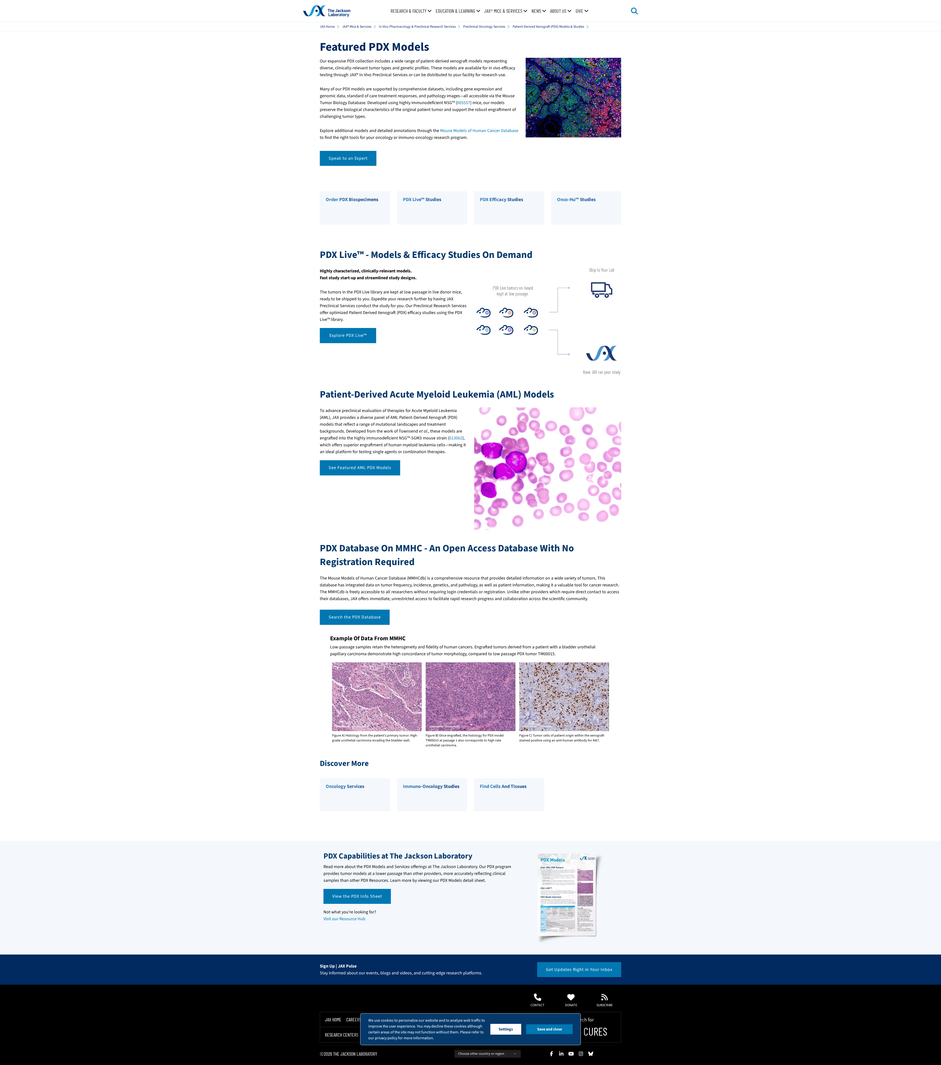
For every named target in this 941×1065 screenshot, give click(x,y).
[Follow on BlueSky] (590, 1054)
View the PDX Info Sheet (357, 896)
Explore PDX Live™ (348, 335)
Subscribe (604, 1005)
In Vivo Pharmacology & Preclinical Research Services (417, 26)
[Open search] (634, 11)
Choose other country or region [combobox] (481, 1053)
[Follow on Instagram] (581, 1054)
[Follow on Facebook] (551, 1054)
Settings (506, 1029)
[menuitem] (411, 11)
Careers (353, 1019)
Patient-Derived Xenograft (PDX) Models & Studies (548, 26)
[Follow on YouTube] (571, 1054)
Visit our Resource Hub (344, 919)
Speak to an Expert (348, 158)
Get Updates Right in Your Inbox (579, 970)
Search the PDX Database (355, 617)
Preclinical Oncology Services (484, 26)
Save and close (549, 1029)
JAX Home (327, 26)
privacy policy (386, 1038)
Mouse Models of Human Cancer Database (479, 131)
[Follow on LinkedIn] (561, 1054)
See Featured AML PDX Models (360, 468)
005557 (463, 103)
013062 (455, 438)
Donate (571, 1005)
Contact (538, 1005)
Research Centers (341, 1035)
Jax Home (333, 1019)
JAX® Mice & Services (356, 26)
